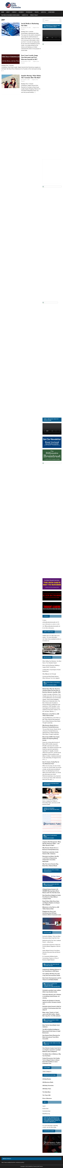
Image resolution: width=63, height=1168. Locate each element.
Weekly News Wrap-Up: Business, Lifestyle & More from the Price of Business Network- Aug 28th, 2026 (51, 690)
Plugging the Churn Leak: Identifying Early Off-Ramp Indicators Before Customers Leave (51, 913)
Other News (51, 12)
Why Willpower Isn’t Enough (49, 674)
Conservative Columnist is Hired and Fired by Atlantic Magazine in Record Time (51, 946)
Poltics (37, 12)
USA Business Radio (49, 838)
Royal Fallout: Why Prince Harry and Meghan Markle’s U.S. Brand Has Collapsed (50, 903)
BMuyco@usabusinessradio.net (52, 626)
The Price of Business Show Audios (10, 15)
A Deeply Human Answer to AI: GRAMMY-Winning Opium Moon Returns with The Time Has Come (51, 891)
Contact (14, 12)
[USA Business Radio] (51, 1152)
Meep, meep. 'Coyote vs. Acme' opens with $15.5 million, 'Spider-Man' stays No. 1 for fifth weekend (51, 1014)
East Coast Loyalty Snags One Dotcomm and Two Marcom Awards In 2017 (29, 57)
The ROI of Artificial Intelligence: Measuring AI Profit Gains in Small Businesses (51, 1031)
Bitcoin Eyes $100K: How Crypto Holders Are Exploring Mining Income (50, 738)
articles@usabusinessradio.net (49, 622)
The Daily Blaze (48, 965)
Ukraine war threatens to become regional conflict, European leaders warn (51, 1002)
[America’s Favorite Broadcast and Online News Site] (51, 831)
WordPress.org (46, 1113)
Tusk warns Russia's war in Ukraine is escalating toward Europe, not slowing (51, 996)
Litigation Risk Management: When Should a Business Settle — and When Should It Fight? (51, 843)
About (8, 12)
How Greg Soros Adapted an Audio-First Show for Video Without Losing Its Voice (51, 897)
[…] (2, 70)
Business (21, 12)
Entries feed (45, 1108)
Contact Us (25, 15)
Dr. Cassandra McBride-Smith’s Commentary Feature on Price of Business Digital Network (50, 958)
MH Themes (40, 1166)
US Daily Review (48, 885)
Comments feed (46, 1111)
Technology (29, 12)
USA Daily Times (48, 1021)
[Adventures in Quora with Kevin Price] (51, 797)
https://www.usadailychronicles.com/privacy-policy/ (13, 1162)
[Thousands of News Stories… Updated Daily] (51, 880)
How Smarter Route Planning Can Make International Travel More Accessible (51, 1037)
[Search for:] (51, 20)
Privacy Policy (34, 15)
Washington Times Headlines (52, 986)
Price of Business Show (50, 685)
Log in (43, 1106)
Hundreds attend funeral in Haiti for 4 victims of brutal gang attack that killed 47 (51, 1008)
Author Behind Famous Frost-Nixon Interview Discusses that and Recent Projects (51, 952)
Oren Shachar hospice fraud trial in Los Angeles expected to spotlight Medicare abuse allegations (51, 1049)
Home (2, 12)
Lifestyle (43, 12)
